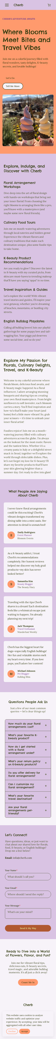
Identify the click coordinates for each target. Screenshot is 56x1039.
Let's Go (10, 78)
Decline (12, 1031)
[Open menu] (7, 5)
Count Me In (28, 982)
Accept (24, 1031)
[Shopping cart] (49, 5)
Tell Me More (13, 86)
